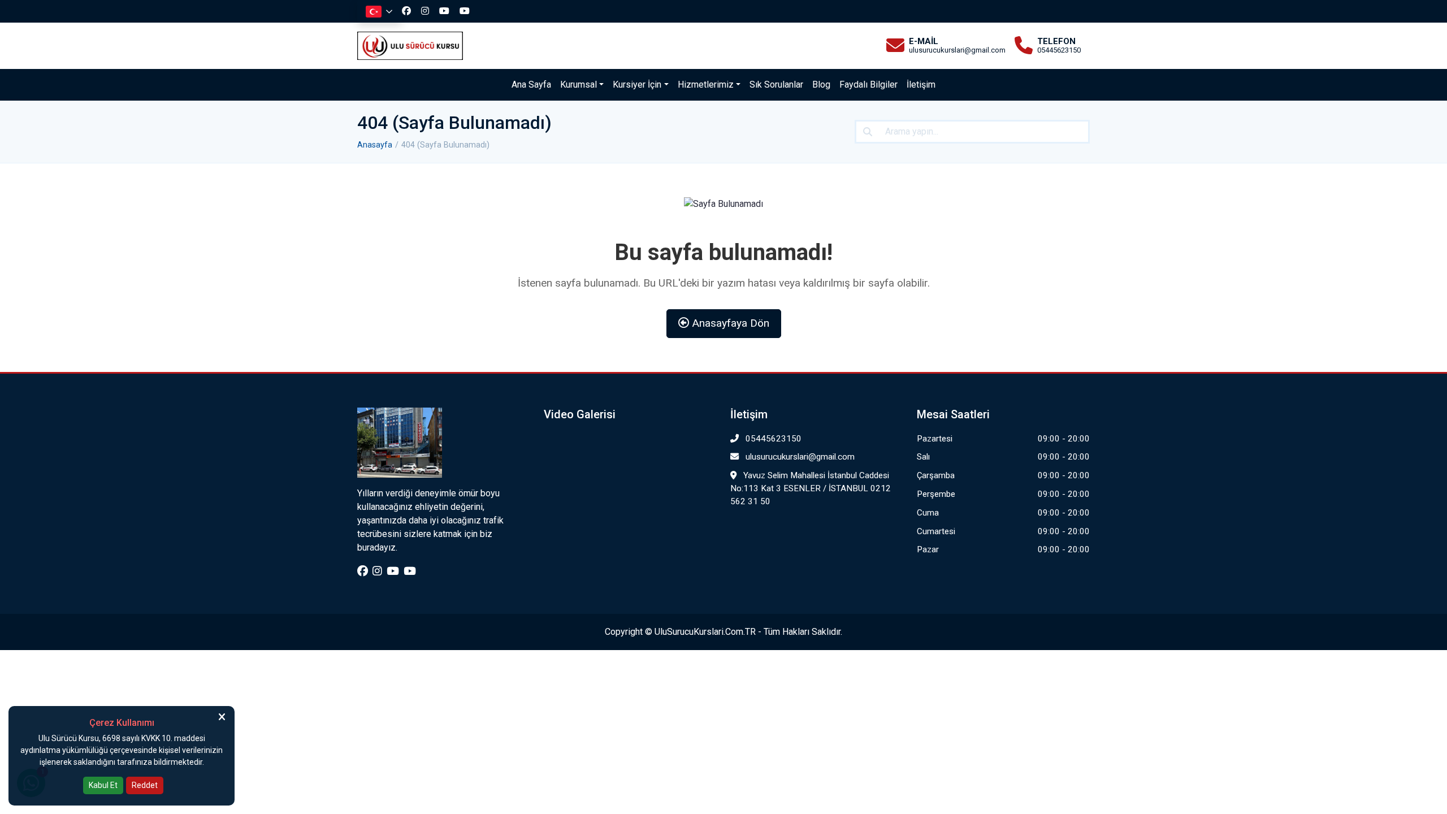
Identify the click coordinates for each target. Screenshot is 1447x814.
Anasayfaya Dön (729, 323)
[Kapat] (222, 717)
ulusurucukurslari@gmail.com (799, 457)
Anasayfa (374, 145)
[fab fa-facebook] (409, 11)
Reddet (145, 785)
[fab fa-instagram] (428, 11)
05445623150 (772, 439)
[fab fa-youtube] (447, 11)
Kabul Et (103, 785)
